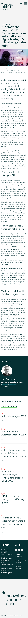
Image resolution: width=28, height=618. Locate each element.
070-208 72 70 (5, 386)
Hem (2, 68)
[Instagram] (19, 550)
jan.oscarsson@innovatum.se (8, 384)
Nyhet (3, 429)
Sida (2, 414)
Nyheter (7, 68)
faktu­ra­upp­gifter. (6, 573)
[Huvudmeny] (25, 3)
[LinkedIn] (22, 550)
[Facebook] (16, 550)
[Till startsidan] (7, 6)
